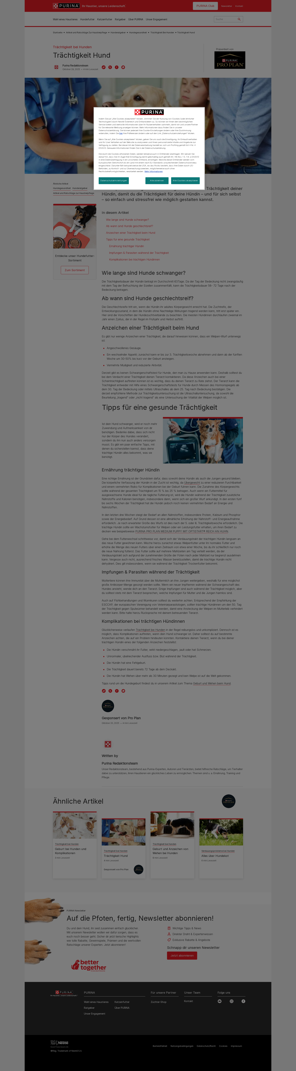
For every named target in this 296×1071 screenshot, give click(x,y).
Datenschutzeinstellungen (113, 180)
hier (121, 133)
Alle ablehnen (157, 180)
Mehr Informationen (154, 171)
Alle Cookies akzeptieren (185, 180)
